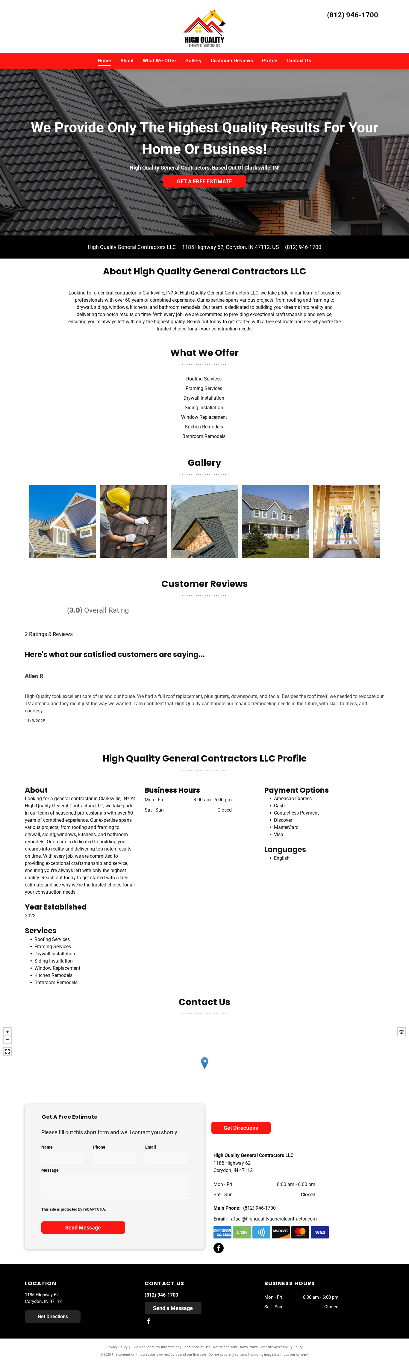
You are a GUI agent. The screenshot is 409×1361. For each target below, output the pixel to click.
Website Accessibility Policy (282, 1347)
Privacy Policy (117, 1347)
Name (47, 1147)
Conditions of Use (196, 1347)
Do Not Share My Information (157, 1347)
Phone (99, 1147)
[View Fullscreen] (7, 1051)
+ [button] (7, 1032)
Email (150, 1147)
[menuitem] (104, 61)
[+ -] (204, 1069)
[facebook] (218, 1249)
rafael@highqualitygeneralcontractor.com (273, 1219)
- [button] (7, 1039)
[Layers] (401, 1032)
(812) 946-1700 (352, 15)
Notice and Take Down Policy (235, 1347)
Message (50, 1170)
